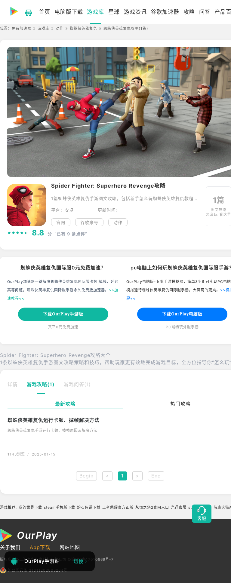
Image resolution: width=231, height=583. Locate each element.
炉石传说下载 (88, 507)
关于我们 (10, 547)
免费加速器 (21, 28)
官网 (60, 222)
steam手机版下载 (59, 507)
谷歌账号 (89, 222)
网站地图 (70, 547)
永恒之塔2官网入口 (152, 507)
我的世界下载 (30, 507)
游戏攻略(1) (41, 384)
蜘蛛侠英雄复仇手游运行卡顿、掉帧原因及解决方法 (52, 430)
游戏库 (43, 28)
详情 (13, 384)
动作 (59, 28)
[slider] (17, 233)
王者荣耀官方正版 (118, 507)
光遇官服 (178, 507)
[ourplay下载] (25, 12)
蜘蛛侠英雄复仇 (83, 28)
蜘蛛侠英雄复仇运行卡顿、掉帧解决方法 (54, 420)
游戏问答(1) (77, 384)
